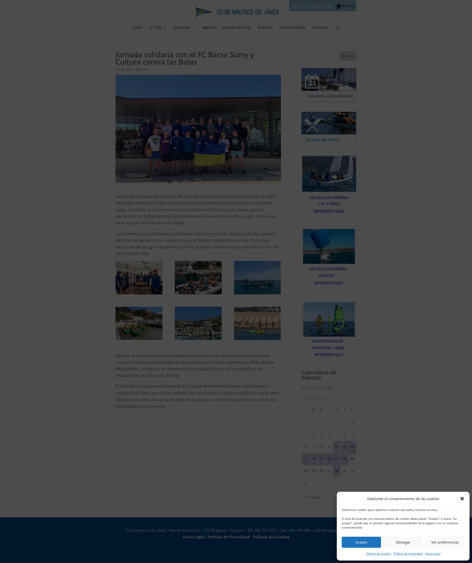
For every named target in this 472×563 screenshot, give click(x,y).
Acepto (361, 542)
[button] (462, 498)
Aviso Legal (433, 553)
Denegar (403, 542)
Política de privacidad (408, 553)
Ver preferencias (445, 542)
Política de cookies (378, 553)
